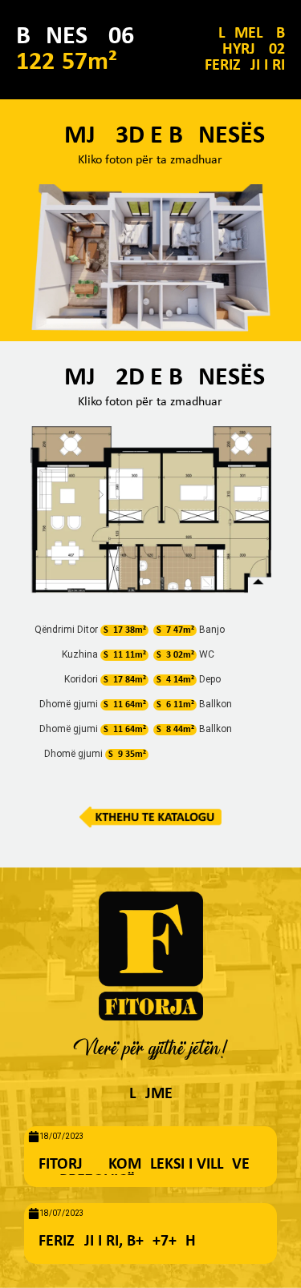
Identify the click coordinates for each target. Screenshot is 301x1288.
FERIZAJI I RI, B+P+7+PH (117, 1242)
